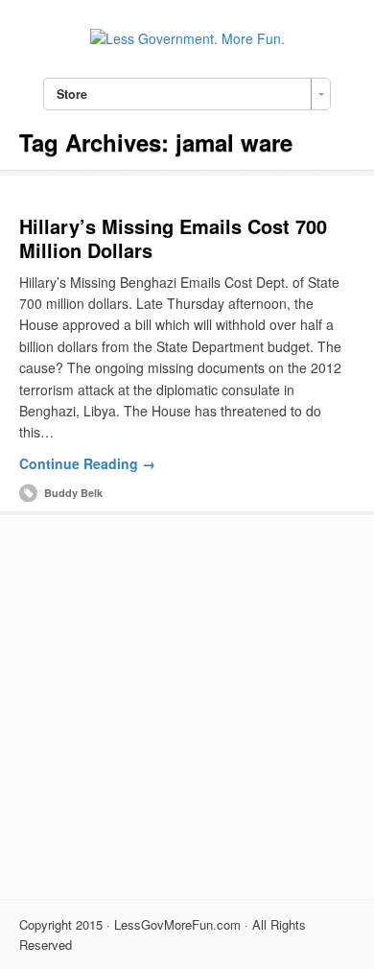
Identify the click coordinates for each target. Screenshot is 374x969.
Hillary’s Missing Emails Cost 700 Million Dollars (173, 238)
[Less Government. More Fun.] (187, 38)
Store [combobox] (72, 94)
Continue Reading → (87, 463)
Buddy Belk (73, 492)
